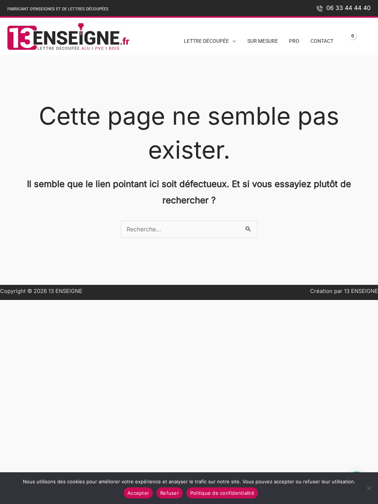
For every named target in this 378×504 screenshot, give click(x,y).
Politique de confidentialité (222, 493)
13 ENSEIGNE (65, 291)
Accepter (138, 493)
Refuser (169, 493)
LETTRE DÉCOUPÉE (206, 41)
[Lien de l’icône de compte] (366, 39)
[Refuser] (368, 488)
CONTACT (321, 41)
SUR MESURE (262, 41)
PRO (294, 41)
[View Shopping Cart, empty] (347, 41)
